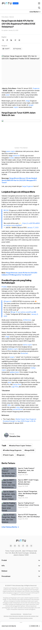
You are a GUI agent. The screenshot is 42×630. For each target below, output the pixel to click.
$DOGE (6, 210)
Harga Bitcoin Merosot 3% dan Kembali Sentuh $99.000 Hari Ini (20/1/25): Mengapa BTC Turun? (19, 180)
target (12, 357)
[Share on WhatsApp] (19, 40)
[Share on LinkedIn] (11, 40)
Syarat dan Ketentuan (16, 614)
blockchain (24, 353)
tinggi (7, 336)
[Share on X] (3, 40)
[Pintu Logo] (10, 3)
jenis (9, 382)
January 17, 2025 (33, 227)
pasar (8, 95)
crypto (16, 107)
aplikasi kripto (14, 372)
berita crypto (27, 345)
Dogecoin (36, 88)
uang (17, 407)
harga (28, 101)
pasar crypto (10, 151)
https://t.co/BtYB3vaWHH (31, 223)
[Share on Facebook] (7, 40)
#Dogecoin (7, 301)
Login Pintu (15, 386)
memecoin (16, 155)
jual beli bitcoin (18, 409)
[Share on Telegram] (15, 40)
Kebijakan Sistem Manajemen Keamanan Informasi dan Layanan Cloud (21, 616)
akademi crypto (12, 349)
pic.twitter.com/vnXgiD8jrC (13, 225)
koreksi (11, 158)
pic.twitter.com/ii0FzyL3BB (27, 312)
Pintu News (5, 17)
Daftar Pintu (17, 384)
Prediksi (4, 287)
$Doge (13, 312)
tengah (31, 105)
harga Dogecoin (27, 186)
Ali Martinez (27, 320)
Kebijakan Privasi (27, 614)
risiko (9, 405)
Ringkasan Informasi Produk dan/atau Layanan (21, 618)
